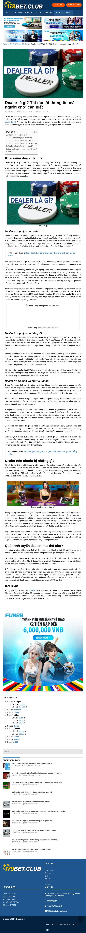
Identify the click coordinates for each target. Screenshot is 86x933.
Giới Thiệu (50, 924)
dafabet (17, 710)
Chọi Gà (48, 882)
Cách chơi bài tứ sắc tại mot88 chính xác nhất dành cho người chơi (37, 782)
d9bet (21, 718)
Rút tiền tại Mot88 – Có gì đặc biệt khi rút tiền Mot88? (31, 849)
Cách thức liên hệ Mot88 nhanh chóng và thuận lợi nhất (32, 821)
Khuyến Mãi (48, 13)
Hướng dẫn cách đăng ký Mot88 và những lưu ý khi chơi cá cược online (39, 811)
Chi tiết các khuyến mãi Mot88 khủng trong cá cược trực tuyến (35, 840)
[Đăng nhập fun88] (63, 36)
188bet (21, 731)
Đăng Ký (18, 13)
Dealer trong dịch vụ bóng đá (22, 140)
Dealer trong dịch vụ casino (22, 138)
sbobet (17, 739)
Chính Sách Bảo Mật (65, 924)
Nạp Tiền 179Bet (9, 897)
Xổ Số (47, 879)
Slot (46, 876)
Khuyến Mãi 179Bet (11, 902)
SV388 (47, 884)
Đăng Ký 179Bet (9, 894)
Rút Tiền (37, 13)
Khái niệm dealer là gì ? (17, 135)
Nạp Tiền (28, 13)
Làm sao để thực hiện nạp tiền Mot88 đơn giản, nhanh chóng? (35, 830)
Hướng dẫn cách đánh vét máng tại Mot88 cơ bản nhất (32, 792)
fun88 (16, 726)
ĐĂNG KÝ (58, 5)
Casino (48, 873)
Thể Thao (49, 870)
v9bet (16, 737)
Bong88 (22, 704)
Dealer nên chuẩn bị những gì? (20, 146)
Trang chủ (8, 13)
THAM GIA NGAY (74, 5)
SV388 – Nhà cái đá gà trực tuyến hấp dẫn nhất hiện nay (32, 763)
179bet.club (21, 919)
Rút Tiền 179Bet (9, 899)
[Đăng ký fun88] (43, 651)
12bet (16, 712)
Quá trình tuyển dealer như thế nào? (22, 149)
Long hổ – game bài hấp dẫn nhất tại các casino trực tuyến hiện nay (37, 773)
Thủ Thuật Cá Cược (63, 13)
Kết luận (11, 152)
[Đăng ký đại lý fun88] (22, 23)
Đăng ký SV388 (9, 905)
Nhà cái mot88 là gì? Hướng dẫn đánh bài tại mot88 (31, 802)
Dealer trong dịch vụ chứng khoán (24, 143)
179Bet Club (11, 112)
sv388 (15, 742)
